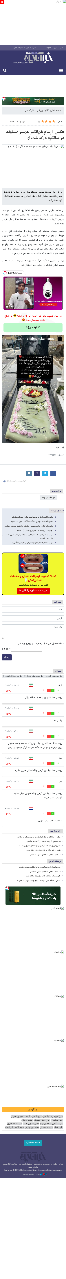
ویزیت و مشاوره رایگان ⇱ (33, 590)
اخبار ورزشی (42, 110)
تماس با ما (33, 48)
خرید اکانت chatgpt (14, 1127)
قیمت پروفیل (46, 1127)
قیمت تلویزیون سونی (20, 1116)
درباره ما (26, 48)
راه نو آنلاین (47, 1116)
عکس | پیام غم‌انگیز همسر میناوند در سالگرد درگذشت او (35, 135)
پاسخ (8, 690)
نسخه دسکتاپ (33, 1142)
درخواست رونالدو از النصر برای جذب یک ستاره (35, 530)
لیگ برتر (29, 110)
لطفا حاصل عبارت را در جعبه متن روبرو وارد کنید (40, 643)
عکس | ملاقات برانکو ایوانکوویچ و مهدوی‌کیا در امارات (38, 837)
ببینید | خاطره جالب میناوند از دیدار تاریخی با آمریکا (32, 542)
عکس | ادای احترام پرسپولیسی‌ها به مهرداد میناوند (32, 517)
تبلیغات (20, 48)
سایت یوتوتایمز (32, 1127)
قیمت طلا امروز (14, 1124)
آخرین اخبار (55, 831)
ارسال (7, 657)
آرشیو (15, 48)
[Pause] (7, 307)
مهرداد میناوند (48, 497)
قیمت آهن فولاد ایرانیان (51, 1124)
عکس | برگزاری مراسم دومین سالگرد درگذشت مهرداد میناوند (29, 526)
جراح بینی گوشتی (42, 1120)
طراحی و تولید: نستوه (31, 1174)
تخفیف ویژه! (33, 327)
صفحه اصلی (55, 110)
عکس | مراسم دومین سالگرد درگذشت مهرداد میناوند (32, 521)
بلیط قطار (58, 1127)
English (49, 48)
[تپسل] (4, 99)
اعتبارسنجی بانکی (31, 1124)
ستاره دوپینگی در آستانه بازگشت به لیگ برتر (43, 841)
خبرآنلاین (33, 58)
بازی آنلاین (36, 1116)
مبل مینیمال (57, 1120)
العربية (55, 48)
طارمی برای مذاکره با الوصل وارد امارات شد (43, 850)
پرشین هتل (26, 1120)
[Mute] (12, 307)
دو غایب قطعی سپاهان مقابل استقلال (45, 854)
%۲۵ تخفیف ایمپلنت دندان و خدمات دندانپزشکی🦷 (33, 578)
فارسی (61, 48)
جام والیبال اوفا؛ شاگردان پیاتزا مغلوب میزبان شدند (39, 845)
